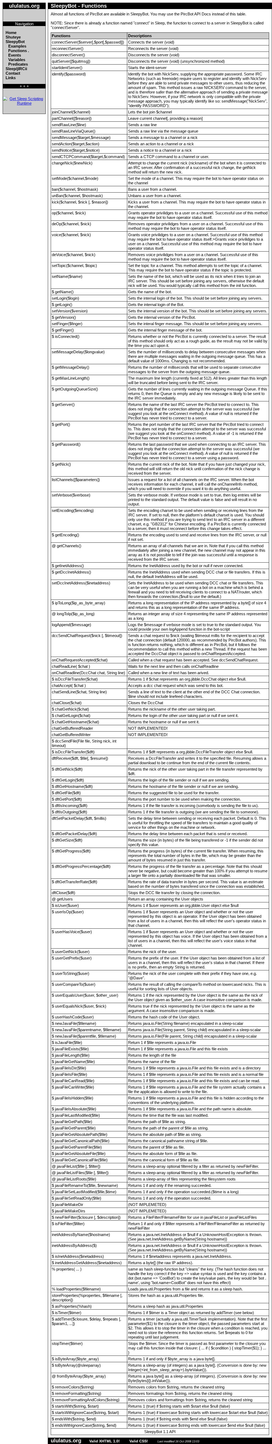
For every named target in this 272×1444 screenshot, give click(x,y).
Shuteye (13, 37)
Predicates (18, 64)
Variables (16, 59)
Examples (17, 46)
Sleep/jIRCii (16, 68)
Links (11, 77)
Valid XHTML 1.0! (104, 1441)
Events (14, 55)
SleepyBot (15, 41)
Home (11, 32)
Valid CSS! (138, 1441)
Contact (13, 73)
